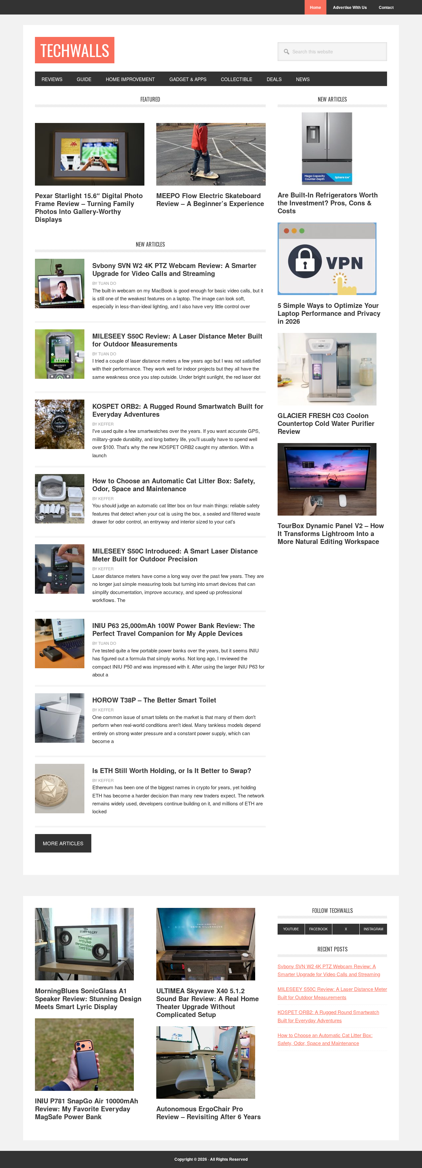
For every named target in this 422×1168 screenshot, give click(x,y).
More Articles (63, 843)
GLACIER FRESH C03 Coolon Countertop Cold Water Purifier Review (326, 423)
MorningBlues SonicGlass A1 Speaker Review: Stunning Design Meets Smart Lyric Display (88, 998)
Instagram (373, 929)
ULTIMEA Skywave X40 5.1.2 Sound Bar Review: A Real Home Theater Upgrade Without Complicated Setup (207, 1002)
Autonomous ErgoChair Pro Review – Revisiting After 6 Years (208, 1112)
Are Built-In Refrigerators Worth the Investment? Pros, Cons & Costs (328, 202)
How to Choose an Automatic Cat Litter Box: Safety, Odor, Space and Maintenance (173, 484)
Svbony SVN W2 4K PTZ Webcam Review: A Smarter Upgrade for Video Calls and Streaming (174, 269)
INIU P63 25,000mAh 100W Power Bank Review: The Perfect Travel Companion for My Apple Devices (173, 629)
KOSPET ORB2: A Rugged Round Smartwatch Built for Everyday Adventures (177, 410)
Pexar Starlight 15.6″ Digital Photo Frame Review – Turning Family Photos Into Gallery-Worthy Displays (89, 207)
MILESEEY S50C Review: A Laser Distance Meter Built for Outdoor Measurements (177, 339)
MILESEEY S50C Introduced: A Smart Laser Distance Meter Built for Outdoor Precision (175, 554)
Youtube (291, 929)
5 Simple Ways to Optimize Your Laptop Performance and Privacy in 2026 (329, 313)
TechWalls (74, 50)
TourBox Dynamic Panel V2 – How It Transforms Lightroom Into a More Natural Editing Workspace (331, 533)
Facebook (318, 929)
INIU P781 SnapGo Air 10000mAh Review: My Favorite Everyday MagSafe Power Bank (86, 1108)
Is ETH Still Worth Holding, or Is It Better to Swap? (171, 770)
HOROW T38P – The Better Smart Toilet (154, 699)
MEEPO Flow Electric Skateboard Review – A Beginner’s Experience (210, 199)
